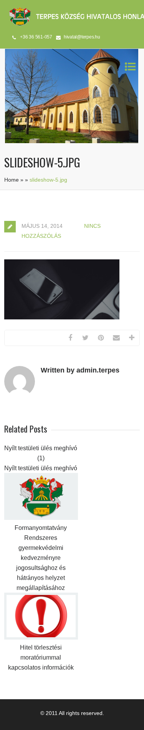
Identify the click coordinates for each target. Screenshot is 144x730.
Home (11, 180)
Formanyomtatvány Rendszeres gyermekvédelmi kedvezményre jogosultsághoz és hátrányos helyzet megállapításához (41, 558)
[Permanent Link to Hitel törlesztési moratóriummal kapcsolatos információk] (41, 638)
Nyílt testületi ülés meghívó (40, 468)
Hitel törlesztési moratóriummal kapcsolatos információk (41, 657)
